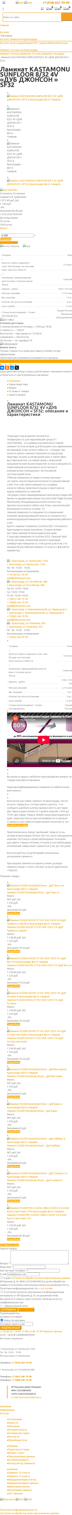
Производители (17, 1440)
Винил (52, 43)
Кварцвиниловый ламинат (23, 1483)
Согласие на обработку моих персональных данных (29, 1513)
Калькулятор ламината (21, 1463)
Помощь (13, 1446)
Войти (42, 9)
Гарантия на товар (18, 1449)
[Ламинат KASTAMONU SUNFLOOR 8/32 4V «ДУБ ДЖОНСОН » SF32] (39, 99)
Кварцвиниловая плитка (22, 1479)
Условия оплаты (17, 1429)
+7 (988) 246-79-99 (17, 602)
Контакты (14, 1436)
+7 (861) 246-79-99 (17, 599)
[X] (17, 368)
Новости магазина (14, 1320)
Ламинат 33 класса (32, 53)
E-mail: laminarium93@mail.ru (26, 1397)
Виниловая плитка (19, 1486)
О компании (15, 1419)
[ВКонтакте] (2, 368)
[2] (6, 232)
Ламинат (29, 43)
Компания (5, 1406)
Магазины (14, 1426)
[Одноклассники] (7, 368)
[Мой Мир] (12, 368)
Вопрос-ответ (16, 1453)
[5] (17, 232)
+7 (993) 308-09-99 (17, 637)
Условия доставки (17, 825)
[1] (2, 232)
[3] (9, 232)
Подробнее (13, 913)
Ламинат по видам (53, 53)
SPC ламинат (41, 43)
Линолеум (62, 43)
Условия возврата (18, 1459)
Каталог (4, 1413)
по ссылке (47, 1288)
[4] (13, 232)
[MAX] (20, 2)
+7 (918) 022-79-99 (55, 2)
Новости (13, 1422)
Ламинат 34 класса (10, 53)
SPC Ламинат (15, 1493)
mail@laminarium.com (18, 578)
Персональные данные (21, 1456)
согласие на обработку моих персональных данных (40, 1278)
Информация (7, 1410)
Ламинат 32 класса (19, 1472)
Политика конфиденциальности (18, 1509)
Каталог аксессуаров (12, 43)
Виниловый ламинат (20, 1490)
